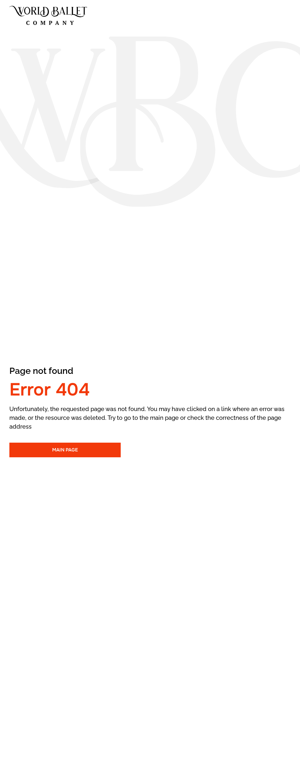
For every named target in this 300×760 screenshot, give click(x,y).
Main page (65, 450)
